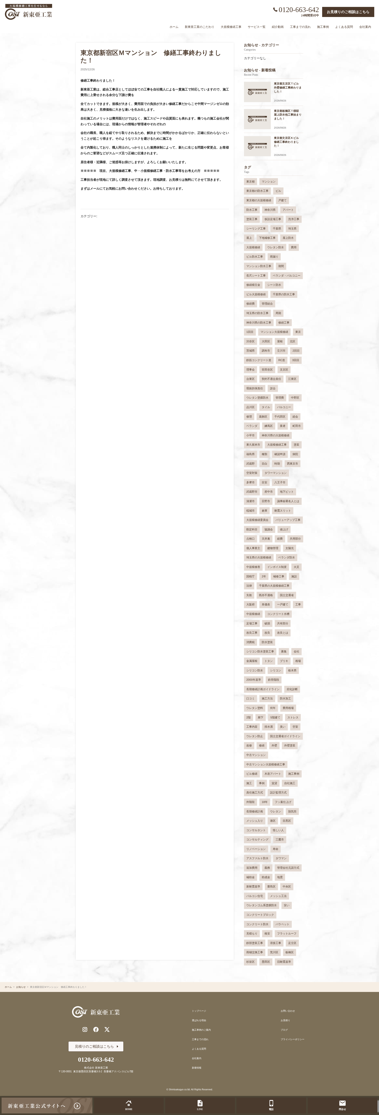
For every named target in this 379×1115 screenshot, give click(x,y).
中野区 (295, 397)
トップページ (199, 1011)
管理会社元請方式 (288, 867)
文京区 (284, 369)
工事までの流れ (200, 1039)
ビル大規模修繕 (256, 294)
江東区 (292, 378)
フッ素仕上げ (283, 802)
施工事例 (293, 773)
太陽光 (289, 548)
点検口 (250, 538)
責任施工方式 (254, 792)
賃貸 (274, 783)
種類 (264, 454)
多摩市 (250, 482)
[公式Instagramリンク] (85, 1029)
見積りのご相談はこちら (94, 1046)
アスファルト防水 (257, 858)
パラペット (282, 924)
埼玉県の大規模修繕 (258, 557)
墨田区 (266, 961)
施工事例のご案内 (201, 1029)
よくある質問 (199, 1048)
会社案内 (196, 1058)
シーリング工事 (256, 228)
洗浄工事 (293, 219)
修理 (249, 416)
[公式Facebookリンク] (96, 1029)
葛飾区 (263, 416)
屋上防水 (288, 237)
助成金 (266, 877)
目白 (264, 463)
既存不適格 (266, 595)
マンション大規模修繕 (274, 331)
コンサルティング (257, 839)
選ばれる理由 (199, 1020)
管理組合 (267, 303)
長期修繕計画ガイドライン (263, 689)
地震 (280, 877)
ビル (278, 190)
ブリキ (284, 660)
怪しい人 (278, 830)
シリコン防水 (254, 670)
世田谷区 (267, 369)
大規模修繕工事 (277, 444)
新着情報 (196, 1067)
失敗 (249, 595)
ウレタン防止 (254, 736)
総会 (295, 416)
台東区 (250, 378)
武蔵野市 (251, 491)
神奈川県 (270, 209)
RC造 (281, 360)
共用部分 (295, 538)
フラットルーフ (286, 933)
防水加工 (285, 698)
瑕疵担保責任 (254, 388)
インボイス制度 (277, 566)
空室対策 (251, 472)
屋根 (280, 341)
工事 (298, 604)
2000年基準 (253, 679)
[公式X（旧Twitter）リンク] (107, 1029)
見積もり (251, 933)
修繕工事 (283, 322)
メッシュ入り (254, 820)
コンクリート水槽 (278, 613)
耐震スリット (282, 510)
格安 (267, 933)
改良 (267, 632)
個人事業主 (253, 548)
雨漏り (274, 256)
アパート (288, 209)
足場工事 (251, 623)
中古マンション (256, 755)
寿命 (275, 849)
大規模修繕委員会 (257, 519)
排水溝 (269, 726)
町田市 (297, 425)
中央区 (287, 886)
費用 (293, 247)
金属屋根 (251, 660)
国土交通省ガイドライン (285, 736)
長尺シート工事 (256, 275)
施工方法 (267, 698)
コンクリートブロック (260, 914)
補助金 (250, 877)
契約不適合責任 (271, 378)
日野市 (266, 501)
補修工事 (278, 576)
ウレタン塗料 (254, 707)
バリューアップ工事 (288, 519)
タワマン (281, 858)
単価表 (266, 604)
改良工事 (251, 632)
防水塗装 (267, 642)
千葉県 (277, 228)
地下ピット (287, 491)
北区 (292, 341)
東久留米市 (253, 444)
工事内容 (251, 726)
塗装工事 (251, 219)
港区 (273, 820)
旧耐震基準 (284, 961)
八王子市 (279, 482)
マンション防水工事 (258, 266)
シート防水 (274, 284)
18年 (265, 802)
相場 (298, 660)
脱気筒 (292, 811)
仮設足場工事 (273, 219)
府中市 (269, 491)
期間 (281, 266)
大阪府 (250, 604)
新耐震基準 (253, 886)
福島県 (250, 454)
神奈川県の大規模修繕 (275, 435)
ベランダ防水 (286, 557)
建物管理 (272, 548)
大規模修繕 (253, 247)
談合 (273, 388)
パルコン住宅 (254, 896)
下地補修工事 (267, 237)
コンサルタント (256, 830)
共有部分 (282, 623)
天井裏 (266, 538)
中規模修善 (253, 566)
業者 (282, 425)
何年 (273, 707)
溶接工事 (275, 943)
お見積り (285, 1020)
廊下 (260, 717)
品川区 (250, 407)
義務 (267, 867)
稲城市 (250, 510)
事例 (262, 783)
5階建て (275, 717)
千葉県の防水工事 (284, 294)
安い (286, 905)
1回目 (249, 331)
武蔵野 (250, 463)
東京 (298, 331)
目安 (264, 482)
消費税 (250, 642)
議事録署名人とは (288, 501)
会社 (296, 651)
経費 (280, 538)
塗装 (296, 444)
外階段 (250, 802)
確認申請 (279, 454)
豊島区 (271, 886)
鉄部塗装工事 (254, 943)
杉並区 (250, 961)
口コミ (250, 698)
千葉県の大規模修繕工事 (274, 585)
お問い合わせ (288, 1011)
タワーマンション (276, 472)
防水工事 (251, 209)
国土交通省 (287, 595)
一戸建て (282, 604)
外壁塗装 (289, 745)
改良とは (282, 632)
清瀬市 (250, 501)
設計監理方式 (278, 792)
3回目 (295, 360)
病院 (295, 454)
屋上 (249, 237)
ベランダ (251, 425)
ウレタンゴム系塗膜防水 (261, 905)
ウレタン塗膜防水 (257, 397)
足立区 (292, 943)
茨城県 (250, 350)
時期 (277, 463)
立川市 (281, 350)
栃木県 (292, 670)
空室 (295, 726)
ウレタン (275, 811)
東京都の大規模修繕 (258, 200)
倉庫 (264, 510)
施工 (249, 783)
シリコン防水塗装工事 (260, 651)
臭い (282, 726)
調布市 (266, 350)
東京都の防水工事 (257, 190)
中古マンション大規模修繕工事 (265, 764)
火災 (296, 566)
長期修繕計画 (254, 811)
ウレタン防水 (275, 247)
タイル (266, 407)
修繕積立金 (253, 284)
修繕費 (250, 303)
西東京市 (292, 463)
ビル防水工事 (254, 256)
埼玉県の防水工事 (257, 313)
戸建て (282, 200)
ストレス (292, 717)
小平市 (250, 435)
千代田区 (279, 416)
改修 (249, 745)
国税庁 (250, 576)
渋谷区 (250, 341)
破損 (267, 623)
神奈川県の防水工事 (258, 322)
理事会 (250, 369)
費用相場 (288, 707)
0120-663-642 (299, 10)
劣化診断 (292, 689)
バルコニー (284, 407)
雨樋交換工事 (254, 952)
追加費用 (251, 867)
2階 (248, 717)
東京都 (250, 181)
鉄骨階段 (273, 679)
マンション (269, 181)
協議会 (269, 529)
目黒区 (287, 820)
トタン (269, 660)
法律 (249, 585)
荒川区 (274, 952)
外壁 (274, 745)
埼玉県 (292, 228)
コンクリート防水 (257, 924)
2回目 (296, 350)
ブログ (284, 1029)
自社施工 (289, 783)
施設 (294, 576)
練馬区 (269, 425)
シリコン (275, 670)
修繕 (262, 745)
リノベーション (256, 849)
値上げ (284, 529)
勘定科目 (251, 529)
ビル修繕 (251, 773)
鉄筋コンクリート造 (258, 360)
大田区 (266, 341)
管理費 (280, 397)
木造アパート (273, 773)
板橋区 (289, 952)
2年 (264, 576)
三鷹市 (280, 839)
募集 (284, 651)
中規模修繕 (253, 613)
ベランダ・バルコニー (286, 275)
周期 (278, 313)
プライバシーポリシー (292, 1039)
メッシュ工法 (278, 896)
